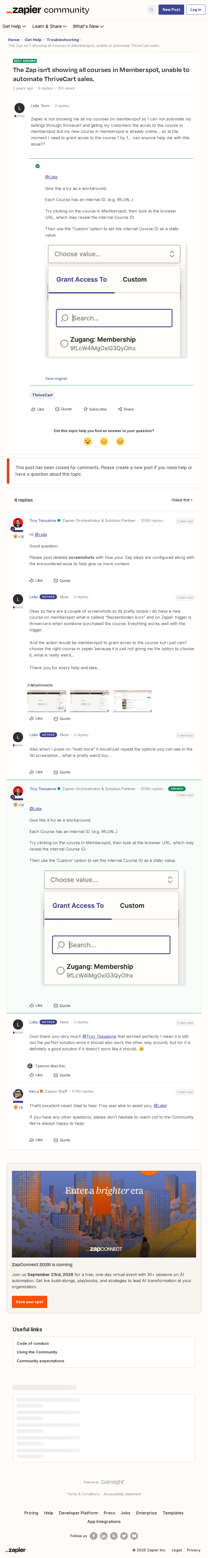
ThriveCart (42, 395)
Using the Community (37, 1352)
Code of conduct (33, 1343)
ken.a (34, 1091)
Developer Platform (78, 1512)
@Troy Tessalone (99, 1036)
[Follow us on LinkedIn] (104, 1536)
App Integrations (104, 1521)
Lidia (35, 105)
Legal (177, 1550)
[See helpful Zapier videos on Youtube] (134, 1536)
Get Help (12, 26)
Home (14, 39)
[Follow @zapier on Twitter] (124, 1536)
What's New (86, 26)
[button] (171, 10)
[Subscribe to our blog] (114, 1536)
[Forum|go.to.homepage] (49, 10)
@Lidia (51, 177)
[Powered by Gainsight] (104, 1483)
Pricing (31, 1512)
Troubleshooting (63, 39)
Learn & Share (47, 26)
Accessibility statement (122, 1494)
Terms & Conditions (83, 1494)
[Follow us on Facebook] (93, 1536)
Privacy (193, 1550)
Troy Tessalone (42, 520)
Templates (173, 1512)
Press (109, 1512)
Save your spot (29, 1302)
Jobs (125, 1512)
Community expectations (40, 1360)
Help (48, 1512)
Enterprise (146, 1512)
